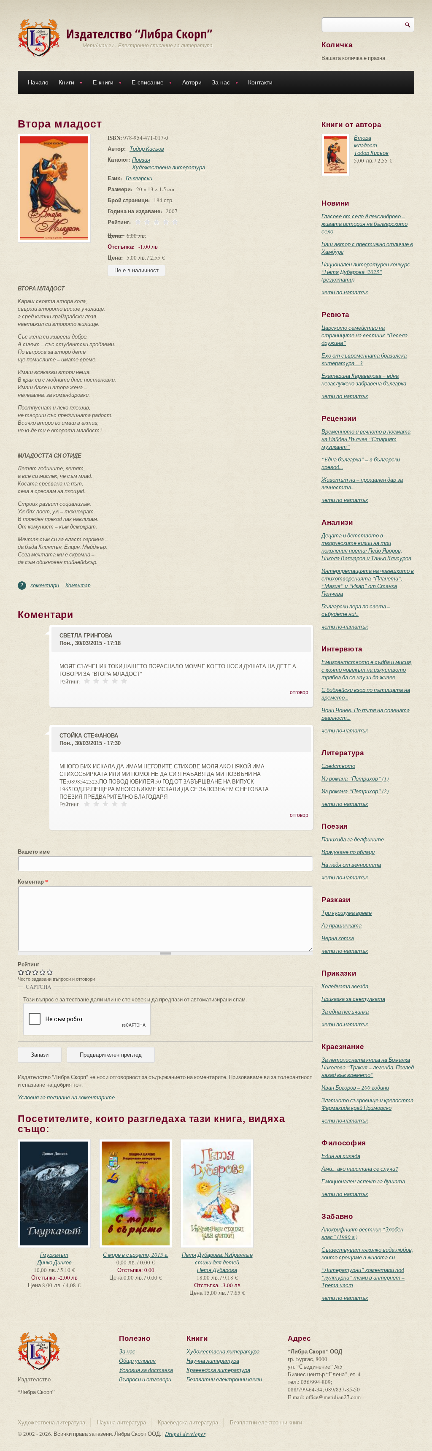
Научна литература (212, 1360)
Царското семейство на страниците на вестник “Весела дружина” (364, 335)
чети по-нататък (344, 292)
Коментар (78, 585)
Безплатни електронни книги (224, 1379)
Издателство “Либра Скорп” (139, 33)
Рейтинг (28, 964)
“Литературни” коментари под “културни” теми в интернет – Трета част (363, 1277)
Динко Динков (54, 1262)
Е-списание (145, 83)
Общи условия (137, 1360)
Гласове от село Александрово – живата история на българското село (364, 223)
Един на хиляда (340, 1156)
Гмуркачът (54, 1254)
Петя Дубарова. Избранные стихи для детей (217, 1258)
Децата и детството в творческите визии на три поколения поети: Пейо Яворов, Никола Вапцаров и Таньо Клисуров (366, 547)
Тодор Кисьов (147, 148)
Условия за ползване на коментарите (66, 1097)
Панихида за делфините (352, 839)
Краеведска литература (218, 1370)
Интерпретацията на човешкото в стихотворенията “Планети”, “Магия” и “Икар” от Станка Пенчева (367, 582)
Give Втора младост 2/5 (28, 972)
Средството (338, 766)
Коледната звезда (344, 986)
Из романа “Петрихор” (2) (355, 791)
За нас (218, 83)
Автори (192, 82)
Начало (38, 82)
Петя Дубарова (217, 1270)
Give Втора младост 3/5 (35, 972)
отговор (299, 692)
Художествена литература (168, 167)
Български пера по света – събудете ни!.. (355, 610)
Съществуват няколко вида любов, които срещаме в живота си (367, 1253)
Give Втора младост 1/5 (21, 972)
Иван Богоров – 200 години (355, 1087)
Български (139, 178)
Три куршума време (346, 913)
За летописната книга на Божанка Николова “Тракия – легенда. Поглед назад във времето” (367, 1067)
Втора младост (365, 141)
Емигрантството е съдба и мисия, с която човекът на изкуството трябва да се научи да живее (366, 669)
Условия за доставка (146, 1370)
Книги (64, 83)
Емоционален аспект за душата (363, 1181)
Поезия (141, 159)
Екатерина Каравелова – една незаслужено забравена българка (363, 379)
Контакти (260, 82)
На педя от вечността (351, 864)
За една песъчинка (345, 1011)
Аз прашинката (341, 925)
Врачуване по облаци (348, 852)
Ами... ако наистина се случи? (359, 1168)
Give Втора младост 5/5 (50, 972)
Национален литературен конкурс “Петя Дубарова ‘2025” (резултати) (365, 271)
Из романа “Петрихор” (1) (355, 778)
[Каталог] (39, 37)
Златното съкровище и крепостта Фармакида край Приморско (367, 1104)
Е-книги (100, 83)
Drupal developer (185, 1433)
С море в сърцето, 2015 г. (135, 1254)
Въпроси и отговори (145, 1379)
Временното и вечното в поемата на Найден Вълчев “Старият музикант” (365, 439)
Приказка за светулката (353, 999)
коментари (44, 585)
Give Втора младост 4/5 (42, 972)
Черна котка (337, 938)
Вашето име (34, 851)
